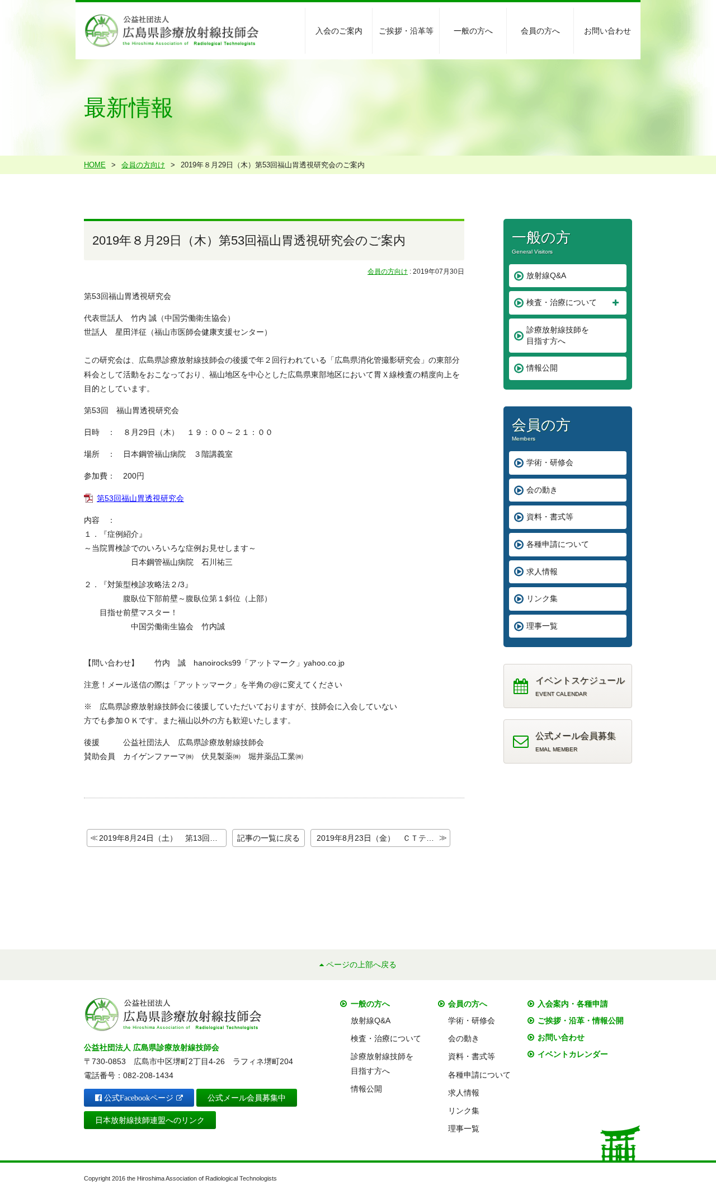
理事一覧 (542, 625)
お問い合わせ (607, 30)
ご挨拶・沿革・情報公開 (581, 1020)
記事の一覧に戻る (268, 838)
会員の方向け (388, 271)
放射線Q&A (546, 275)
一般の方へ (473, 30)
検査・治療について (561, 302)
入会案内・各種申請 (573, 1003)
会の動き (542, 489)
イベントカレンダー (573, 1054)
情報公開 (542, 367)
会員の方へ (540, 30)
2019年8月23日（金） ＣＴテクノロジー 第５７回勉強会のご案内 (383, 838)
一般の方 (541, 241)
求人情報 (542, 571)
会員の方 (541, 429)
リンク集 (542, 598)
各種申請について (557, 544)
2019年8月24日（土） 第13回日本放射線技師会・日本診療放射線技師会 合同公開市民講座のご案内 (163, 838)
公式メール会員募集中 (247, 1097)
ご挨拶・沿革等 (406, 30)
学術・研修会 (549, 462)
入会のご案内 (338, 30)
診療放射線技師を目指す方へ (557, 335)
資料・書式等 (549, 516)
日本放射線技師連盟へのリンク (150, 1120)
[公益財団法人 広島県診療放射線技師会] (171, 30)
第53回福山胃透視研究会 (140, 498)
